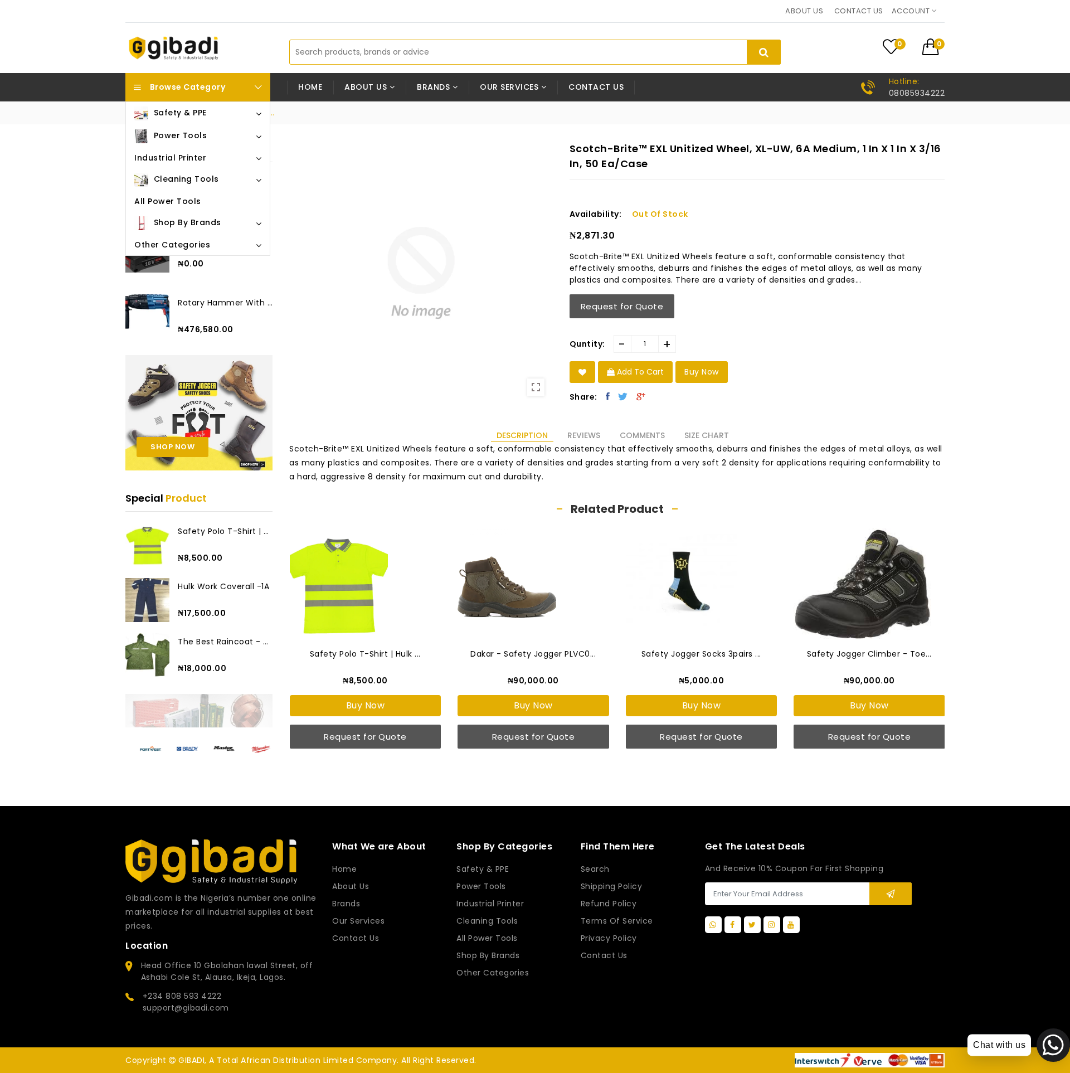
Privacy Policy (609, 938)
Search (595, 869)
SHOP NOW (172, 446)
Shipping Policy (612, 886)
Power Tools (481, 886)
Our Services (358, 920)
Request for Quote (622, 306)
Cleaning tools (487, 920)
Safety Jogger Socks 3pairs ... (533, 653)
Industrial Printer (490, 903)
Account (912, 11)
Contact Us (604, 955)
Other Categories (492, 972)
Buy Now (365, 705)
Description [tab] (522, 435)
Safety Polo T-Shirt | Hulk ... (225, 531)
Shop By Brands (487, 955)
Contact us (858, 11)
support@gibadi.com (186, 1007)
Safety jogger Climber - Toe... (701, 653)
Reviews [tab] (583, 435)
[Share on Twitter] (623, 396)
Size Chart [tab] (706, 435)
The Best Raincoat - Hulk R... (225, 641)
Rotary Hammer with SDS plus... (225, 302)
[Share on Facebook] (608, 396)
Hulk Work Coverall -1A (223, 586)
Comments (642, 435)
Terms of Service (617, 920)
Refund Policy (609, 903)
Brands (346, 903)
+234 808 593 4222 (182, 996)
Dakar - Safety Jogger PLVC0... (364, 653)
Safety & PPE (482, 869)
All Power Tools (487, 938)
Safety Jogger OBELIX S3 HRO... (868, 653)
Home (310, 87)
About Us (350, 886)
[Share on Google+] (641, 396)
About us (804, 11)
